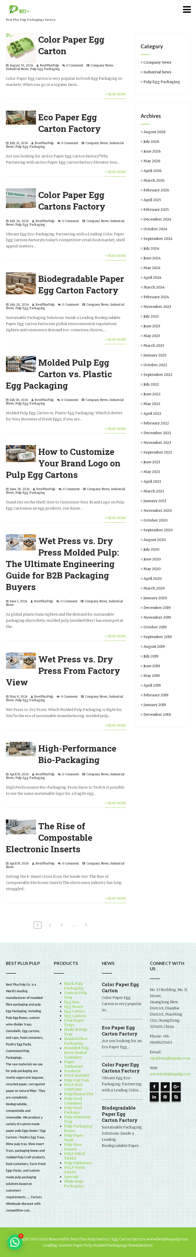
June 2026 (152, 151)
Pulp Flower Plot (78, 1094)
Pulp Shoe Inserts (73, 1146)
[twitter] (165, 1086)
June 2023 (151, 326)
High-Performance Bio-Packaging (77, 753)
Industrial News (17, 69)
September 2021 (157, 452)
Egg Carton (74, 1011)
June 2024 (152, 258)
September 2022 (157, 374)
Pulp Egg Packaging (45, 69)
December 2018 (157, 714)
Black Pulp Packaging (74, 985)
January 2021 (154, 501)
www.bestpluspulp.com (170, 1074)
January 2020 (155, 598)
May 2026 (152, 161)
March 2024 (154, 287)
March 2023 (153, 345)
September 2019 (157, 637)
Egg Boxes (73, 1006)
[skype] (176, 1096)
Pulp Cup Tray (76, 1080)
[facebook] (154, 1086)
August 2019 (154, 646)
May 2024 (152, 268)
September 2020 (158, 530)
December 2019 (157, 607)
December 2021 (157, 433)
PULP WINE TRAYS (74, 1169)
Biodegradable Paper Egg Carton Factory (81, 284)
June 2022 (152, 394)
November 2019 (157, 617)
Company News (102, 65)
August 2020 (154, 539)
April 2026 (152, 170)
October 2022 (155, 365)
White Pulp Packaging (74, 1183)
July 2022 (151, 384)
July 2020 (151, 549)
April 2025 (152, 200)
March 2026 (154, 180)
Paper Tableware (73, 1064)
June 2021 (151, 462)
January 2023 (154, 355)
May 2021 (151, 471)
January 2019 (154, 704)
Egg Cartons (75, 1015)
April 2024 (152, 277)
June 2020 (152, 559)
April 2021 (152, 481)
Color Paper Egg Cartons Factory (71, 200)
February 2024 (156, 297)
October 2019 (155, 627)
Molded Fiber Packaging (76, 1041)
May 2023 (151, 335)
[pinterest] (165, 1096)
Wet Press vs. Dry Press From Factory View (63, 670)
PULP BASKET (77, 1075)
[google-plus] (176, 1086)
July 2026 (151, 141)
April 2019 (152, 685)
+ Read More (115, 94)
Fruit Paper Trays (74, 1022)
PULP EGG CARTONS (73, 1087)
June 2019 (151, 666)
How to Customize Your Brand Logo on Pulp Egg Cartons (63, 463)
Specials (71, 1176)
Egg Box (71, 1002)
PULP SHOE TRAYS (74, 1156)
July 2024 (151, 248)
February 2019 (155, 695)
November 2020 (157, 510)
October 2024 (155, 229)
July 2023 (151, 316)
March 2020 (154, 588)
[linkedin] (154, 1096)
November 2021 (157, 442)
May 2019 (151, 675)
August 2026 (154, 132)
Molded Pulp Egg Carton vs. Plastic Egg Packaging (59, 373)
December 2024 (157, 219)
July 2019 (150, 656)
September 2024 (158, 238)
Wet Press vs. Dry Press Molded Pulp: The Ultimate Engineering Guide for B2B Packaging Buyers (62, 563)
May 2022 (151, 403)
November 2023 (157, 306)
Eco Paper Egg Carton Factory (69, 122)
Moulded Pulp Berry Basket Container (76, 1052)
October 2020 (155, 520)
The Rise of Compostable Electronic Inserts (49, 837)
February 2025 (156, 209)
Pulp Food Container (73, 1100)
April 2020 (152, 578)
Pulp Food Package (73, 1110)
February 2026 (156, 190)
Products (72, 1071)
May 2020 (152, 569)
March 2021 (153, 491)
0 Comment (74, 65)
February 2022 (156, 423)
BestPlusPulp (49, 65)
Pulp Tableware (78, 1163)
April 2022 (152, 413)
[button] (14, 1242)
